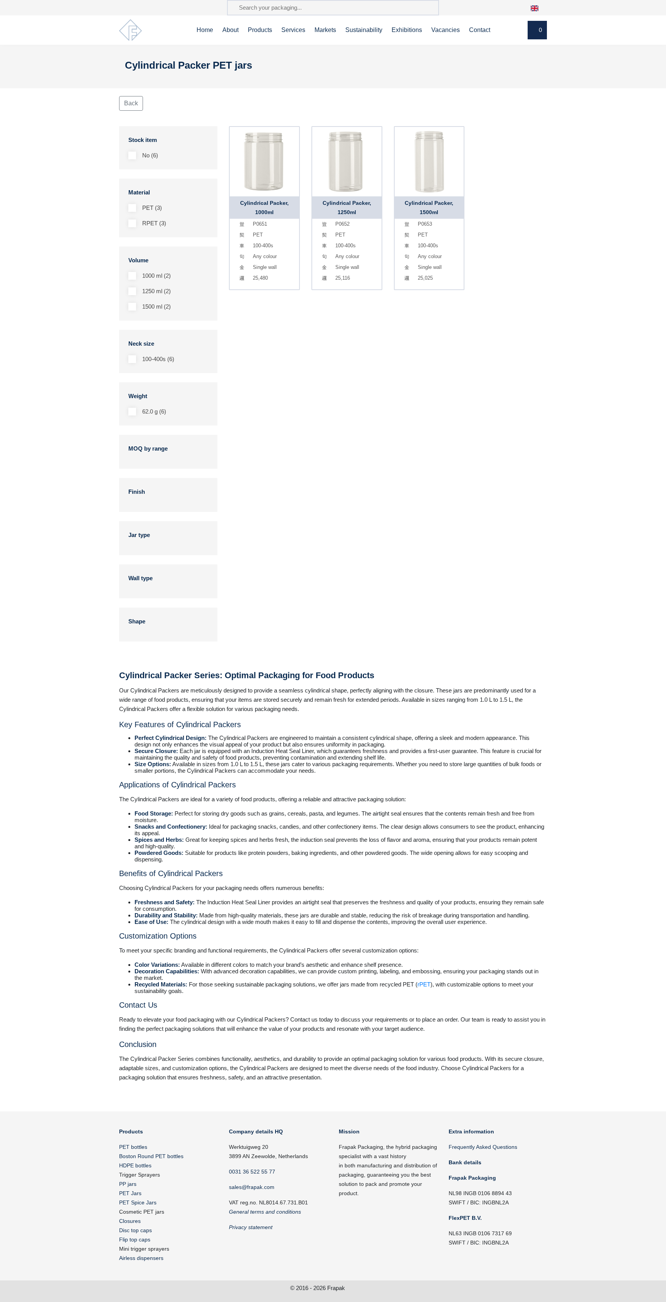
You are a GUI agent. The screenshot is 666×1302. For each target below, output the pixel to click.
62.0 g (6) (154, 411)
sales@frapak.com (251, 1187)
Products (260, 30)
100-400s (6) (158, 359)
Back (131, 103)
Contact (479, 30)
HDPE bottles (135, 1165)
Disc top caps (135, 1230)
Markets (325, 30)
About (230, 30)
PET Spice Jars (137, 1202)
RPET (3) (154, 223)
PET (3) (152, 207)
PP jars (127, 1184)
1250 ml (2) (156, 291)
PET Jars (130, 1193)
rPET (424, 984)
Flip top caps (134, 1239)
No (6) (150, 155)
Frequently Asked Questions (483, 1147)
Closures (130, 1221)
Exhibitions (407, 30)
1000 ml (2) (156, 275)
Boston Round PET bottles (151, 1156)
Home (205, 30)
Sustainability (363, 30)
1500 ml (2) (156, 306)
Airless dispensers (141, 1258)
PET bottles (133, 1147)
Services (293, 30)
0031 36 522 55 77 (252, 1172)
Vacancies (445, 30)
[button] (539, 7)
